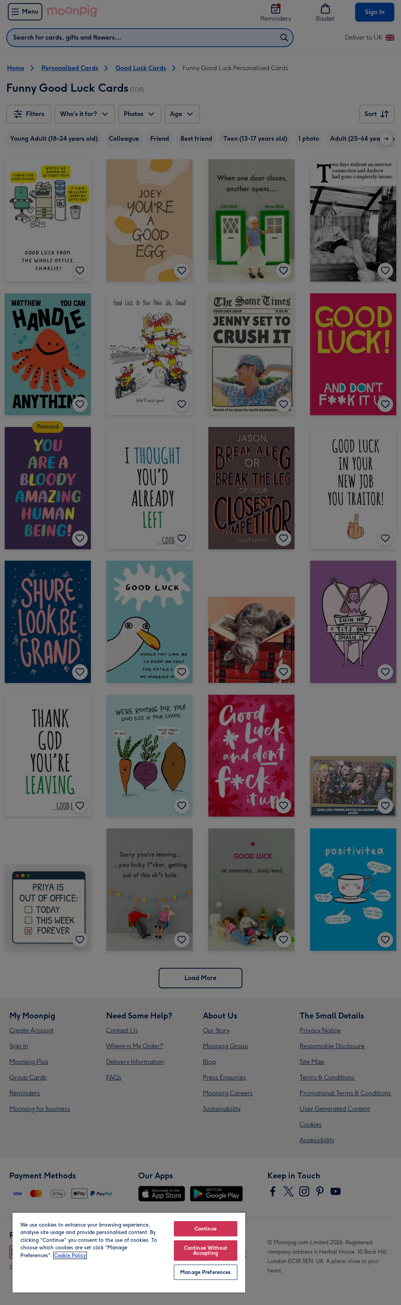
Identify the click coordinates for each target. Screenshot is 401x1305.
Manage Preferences (205, 1272)
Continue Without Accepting (205, 1250)
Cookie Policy (70, 1255)
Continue (206, 1229)
